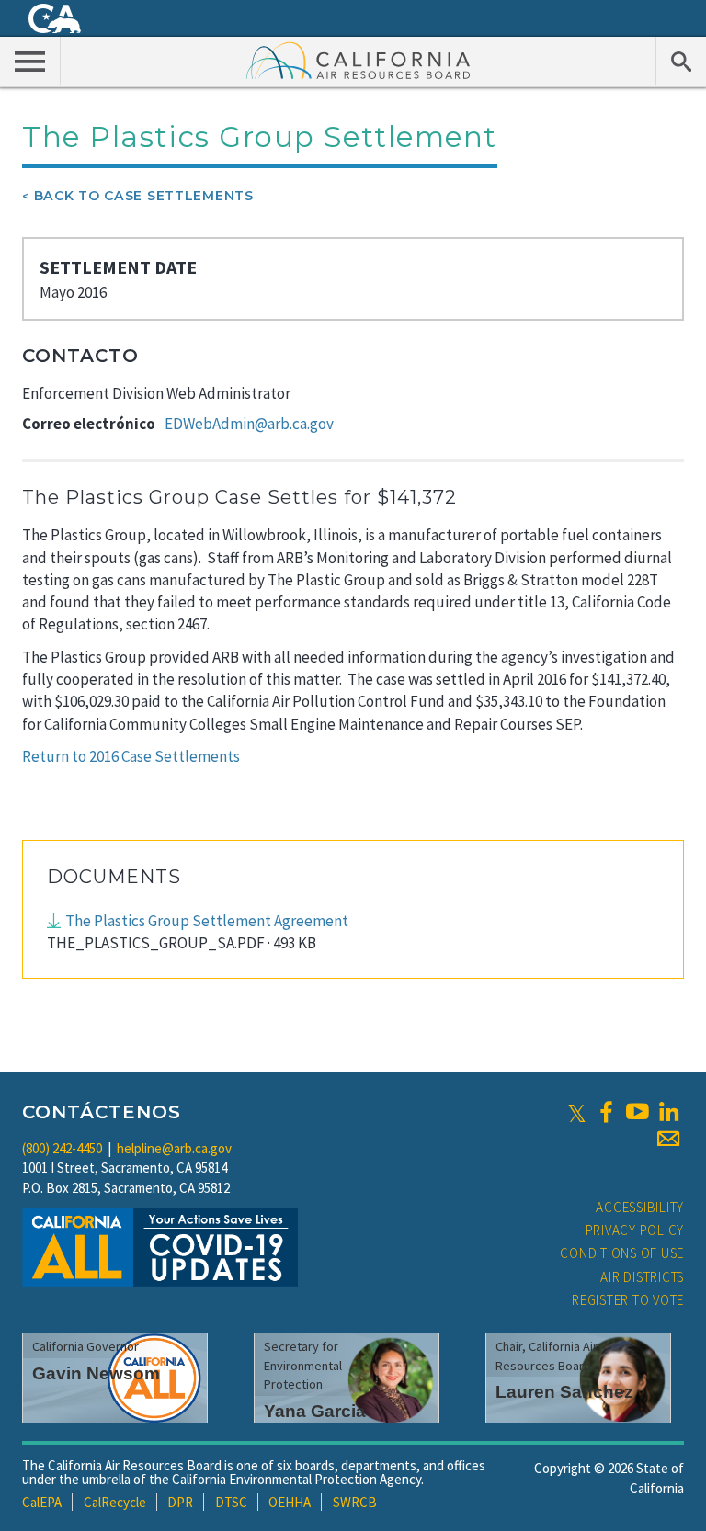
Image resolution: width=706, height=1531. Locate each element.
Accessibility (640, 1207)
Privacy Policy (635, 1230)
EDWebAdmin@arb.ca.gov (249, 424)
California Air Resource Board (358, 60)
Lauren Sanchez (564, 1391)
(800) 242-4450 (62, 1148)
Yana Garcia (315, 1411)
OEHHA (289, 1502)
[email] (668, 1139)
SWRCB (355, 1502)
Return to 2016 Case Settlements (131, 756)
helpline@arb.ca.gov (174, 1148)
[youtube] (637, 1112)
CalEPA (42, 1502)
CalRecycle (115, 1502)
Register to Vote (628, 1300)
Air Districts (642, 1277)
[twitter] (576, 1112)
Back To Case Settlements (144, 195)
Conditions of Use (622, 1253)
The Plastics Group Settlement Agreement (206, 921)
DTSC (231, 1502)
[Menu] (30, 61)
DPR (180, 1502)
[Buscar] (680, 61)
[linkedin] (668, 1112)
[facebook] (606, 1112)
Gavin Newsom (96, 1373)
